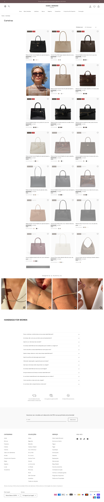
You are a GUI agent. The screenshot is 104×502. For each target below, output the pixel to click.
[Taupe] (58, 60)
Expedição (55, 449)
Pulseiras (6, 444)
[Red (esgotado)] (34, 261)
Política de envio (40, 486)
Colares (6, 447)
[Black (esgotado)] (86, 60)
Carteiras (8, 15)
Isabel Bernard (97, 491)
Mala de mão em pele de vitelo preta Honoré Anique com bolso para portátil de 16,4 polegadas (88, 122)
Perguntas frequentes (58, 475)
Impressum (60, 486)
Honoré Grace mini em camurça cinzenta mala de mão (87, 257)
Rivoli (29, 472)
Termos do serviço (8, 486)
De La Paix (30, 452)
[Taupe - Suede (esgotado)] (80, 262)
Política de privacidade (18, 486)
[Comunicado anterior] (4, 1)
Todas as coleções (33, 481)
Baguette (30, 441)
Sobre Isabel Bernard (57, 438)
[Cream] (35, 60)
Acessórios (7, 469)
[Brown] (83, 60)
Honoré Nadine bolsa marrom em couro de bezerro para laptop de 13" (86, 55)
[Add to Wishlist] (48, 31)
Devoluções (55, 452)
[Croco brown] (83, 94)
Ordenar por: (79, 27)
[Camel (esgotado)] (36, 60)
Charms (6, 449)
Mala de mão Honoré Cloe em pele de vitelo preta (36, 190)
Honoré (30, 461)
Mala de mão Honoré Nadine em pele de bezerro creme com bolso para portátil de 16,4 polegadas (38, 156)
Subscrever (73, 419)
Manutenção (55, 461)
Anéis (5, 438)
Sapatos (6, 464)
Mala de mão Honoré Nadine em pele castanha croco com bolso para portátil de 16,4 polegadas (62, 156)
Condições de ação (57, 469)
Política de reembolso (30, 486)
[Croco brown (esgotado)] (58, 161)
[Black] (34, 60)
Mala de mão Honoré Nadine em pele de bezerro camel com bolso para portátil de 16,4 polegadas (37, 223)
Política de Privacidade (58, 478)
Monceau (30, 469)
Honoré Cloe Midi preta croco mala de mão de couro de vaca (62, 223)
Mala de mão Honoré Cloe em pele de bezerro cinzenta (62, 88)
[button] (9, 6)
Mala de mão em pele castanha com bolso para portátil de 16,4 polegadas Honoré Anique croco (87, 88)
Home (3, 15)
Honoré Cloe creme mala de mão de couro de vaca (62, 257)
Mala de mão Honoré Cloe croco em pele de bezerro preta (86, 223)
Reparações (55, 458)
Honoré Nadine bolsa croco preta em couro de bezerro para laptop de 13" (37, 122)
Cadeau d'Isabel (32, 447)
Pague (53, 444)
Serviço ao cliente (57, 441)
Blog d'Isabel (55, 464)
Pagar (53, 447)
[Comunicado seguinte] (99, 1)
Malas (5, 461)
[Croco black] (85, 60)
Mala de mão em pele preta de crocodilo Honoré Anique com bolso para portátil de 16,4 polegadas (63, 122)
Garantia (54, 455)
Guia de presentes (57, 467)
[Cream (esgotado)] (60, 94)
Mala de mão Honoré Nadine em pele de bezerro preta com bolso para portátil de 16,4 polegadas (37, 55)
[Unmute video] (24, 307)
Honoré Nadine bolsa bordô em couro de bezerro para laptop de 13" (38, 257)
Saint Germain (31, 475)
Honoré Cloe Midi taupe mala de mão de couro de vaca (62, 55)
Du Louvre (30, 455)
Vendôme (30, 478)
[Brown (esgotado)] (83, 161)
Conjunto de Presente (9, 458)
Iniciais (5, 455)
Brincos (6, 441)
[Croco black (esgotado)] (60, 60)
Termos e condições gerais (59, 472)
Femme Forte (31, 458)
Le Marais (30, 467)
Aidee (29, 438)
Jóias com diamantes (9, 452)
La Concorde (31, 464)
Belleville (30, 444)
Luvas (5, 467)
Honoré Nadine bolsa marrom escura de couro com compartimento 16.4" (87, 156)
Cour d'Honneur (32, 449)
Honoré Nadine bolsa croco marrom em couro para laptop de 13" (87, 190)
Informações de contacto (50, 486)
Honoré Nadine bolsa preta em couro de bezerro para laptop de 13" (62, 190)
